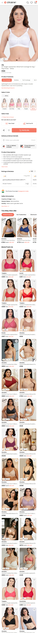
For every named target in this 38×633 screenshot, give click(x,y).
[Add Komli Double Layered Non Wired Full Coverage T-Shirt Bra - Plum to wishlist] (16, 311)
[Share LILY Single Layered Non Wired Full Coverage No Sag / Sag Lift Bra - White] (3, 130)
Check (33, 140)
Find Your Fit (29, 123)
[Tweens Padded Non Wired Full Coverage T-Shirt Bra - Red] (28, 290)
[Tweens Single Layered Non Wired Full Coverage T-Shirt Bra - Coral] (10, 589)
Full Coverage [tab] (26, 80)
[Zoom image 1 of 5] (19, 33)
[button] (2, 2)
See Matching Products (8, 88)
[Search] (27, 2)
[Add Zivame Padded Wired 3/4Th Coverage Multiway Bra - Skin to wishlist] (34, 430)
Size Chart (11, 123)
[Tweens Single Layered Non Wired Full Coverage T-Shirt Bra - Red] (10, 290)
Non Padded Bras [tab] (21, 214)
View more (4, 166)
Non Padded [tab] (6, 80)
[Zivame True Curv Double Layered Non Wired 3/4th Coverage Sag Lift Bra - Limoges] (24, 227)
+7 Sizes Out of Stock (7, 117)
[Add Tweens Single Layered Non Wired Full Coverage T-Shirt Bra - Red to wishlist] (16, 281)
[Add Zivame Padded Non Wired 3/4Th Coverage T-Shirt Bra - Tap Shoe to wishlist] (16, 609)
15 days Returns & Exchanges (29, 146)
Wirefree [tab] (16, 80)
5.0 (4, 59)
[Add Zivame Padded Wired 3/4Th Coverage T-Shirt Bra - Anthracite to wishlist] (34, 460)
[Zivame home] (10, 2)
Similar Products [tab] (7, 214)
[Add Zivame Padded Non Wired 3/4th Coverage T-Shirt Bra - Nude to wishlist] (16, 341)
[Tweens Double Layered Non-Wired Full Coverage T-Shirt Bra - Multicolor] (10, 261)
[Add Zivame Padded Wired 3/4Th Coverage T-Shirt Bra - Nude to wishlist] (34, 370)
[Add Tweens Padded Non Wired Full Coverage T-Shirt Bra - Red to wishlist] (34, 281)
